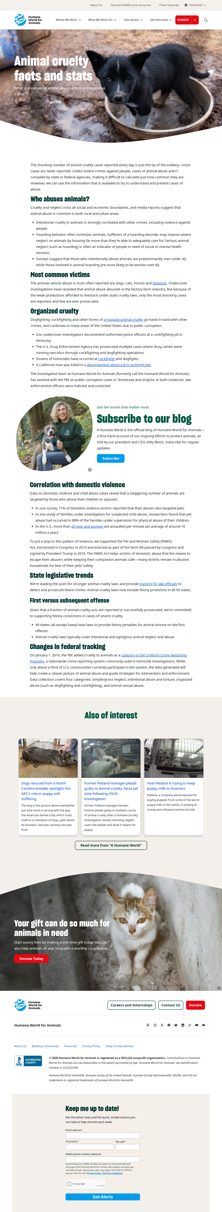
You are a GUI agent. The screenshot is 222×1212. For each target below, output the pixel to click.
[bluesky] (175, 1024)
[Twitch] (148, 1024)
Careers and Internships (131, 1005)
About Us (96, 5)
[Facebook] (169, 1024)
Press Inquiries (169, 5)
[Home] (28, 1005)
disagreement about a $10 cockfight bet (119, 364)
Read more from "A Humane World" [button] (111, 845)
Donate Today (31, 958)
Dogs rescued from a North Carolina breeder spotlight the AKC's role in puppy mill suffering (45, 791)
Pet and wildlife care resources (131, 5)
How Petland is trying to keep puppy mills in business (171, 786)
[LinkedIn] (182, 1024)
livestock (160, 283)
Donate (183, 20)
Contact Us (170, 1005)
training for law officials (158, 583)
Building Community (45, 1046)
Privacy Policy (91, 1046)
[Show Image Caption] (219, 116)
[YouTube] (196, 1024)
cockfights (106, 358)
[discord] (203, 1024)
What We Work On (100, 20)
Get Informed (159, 20)
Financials (70, 1046)
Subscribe (110, 458)
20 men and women (87, 526)
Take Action (131, 20)
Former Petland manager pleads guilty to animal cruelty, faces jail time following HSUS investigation (111, 791)
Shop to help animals (119, 1046)
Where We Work (66, 20)
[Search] (203, 20)
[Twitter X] (162, 1024)
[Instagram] (155, 1024)
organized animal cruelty (123, 319)
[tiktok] (189, 1024)
